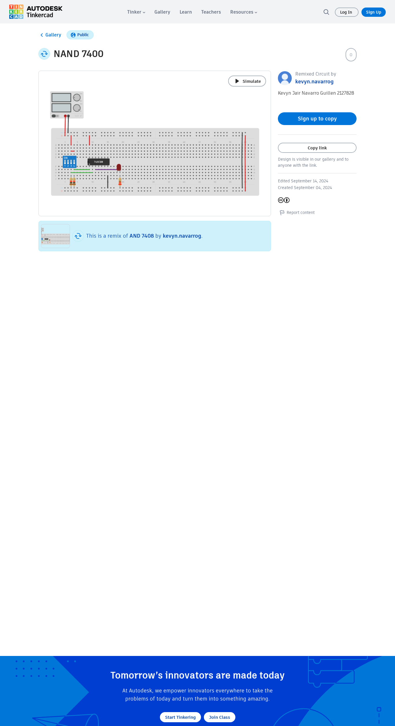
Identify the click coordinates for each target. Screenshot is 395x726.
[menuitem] (136, 12)
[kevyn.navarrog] (285, 77)
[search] (326, 12)
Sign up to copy (317, 118)
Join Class (219, 717)
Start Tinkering (180, 717)
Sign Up (373, 12)
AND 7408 (142, 235)
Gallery (53, 35)
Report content (301, 212)
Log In (346, 12)
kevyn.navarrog (182, 235)
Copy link (317, 148)
